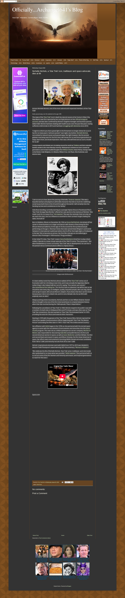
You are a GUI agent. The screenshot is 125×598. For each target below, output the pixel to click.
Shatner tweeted (74, 200)
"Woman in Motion (81, 347)
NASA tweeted (70, 353)
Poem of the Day (84, 60)
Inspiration (49, 60)
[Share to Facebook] (71, 482)
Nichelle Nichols (82, 133)
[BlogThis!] (67, 482)
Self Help (95, 60)
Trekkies (76, 145)
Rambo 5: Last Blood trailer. (109, 165)
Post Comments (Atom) (45, 538)
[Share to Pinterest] (72, 482)
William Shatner (68, 150)
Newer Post (36, 535)
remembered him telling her (45, 287)
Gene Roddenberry (66, 239)
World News (26, 63)
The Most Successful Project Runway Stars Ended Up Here (83, 578)
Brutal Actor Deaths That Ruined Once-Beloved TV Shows (69, 560)
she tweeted (58, 214)
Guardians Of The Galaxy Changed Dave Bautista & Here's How (55, 560)
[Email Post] (62, 482)
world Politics (59, 63)
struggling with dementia (71, 126)
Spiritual (106, 60)
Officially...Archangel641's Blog (47, 9)
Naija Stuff (70, 60)
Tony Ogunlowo (104, 210)
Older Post (89, 535)
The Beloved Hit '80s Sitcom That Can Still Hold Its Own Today (42, 560)
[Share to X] (69, 482)
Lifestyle (59, 60)
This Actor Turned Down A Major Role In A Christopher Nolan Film (83, 560)
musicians (39, 63)
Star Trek (47, 117)
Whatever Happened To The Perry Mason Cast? (69, 577)
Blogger (69, 586)
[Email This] (65, 482)
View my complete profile (104, 213)
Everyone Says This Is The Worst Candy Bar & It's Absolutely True (56, 578)
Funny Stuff (25, 60)
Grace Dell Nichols (73, 222)
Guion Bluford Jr (68, 335)
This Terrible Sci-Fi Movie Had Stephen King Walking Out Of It (41, 578)
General (37, 60)
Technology (14, 63)
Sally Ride (63, 333)
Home (62, 535)
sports (48, 63)
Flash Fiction (14, 60)
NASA (47, 326)
